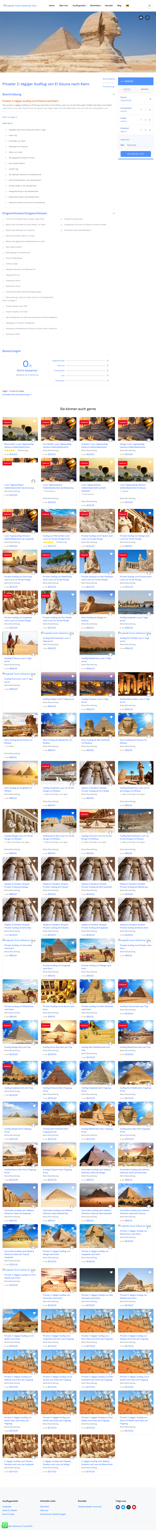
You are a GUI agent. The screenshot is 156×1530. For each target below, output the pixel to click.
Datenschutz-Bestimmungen (53, 1514)
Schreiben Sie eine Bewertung (16, 394)
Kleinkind (125, 128)
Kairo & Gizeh (8, 1514)
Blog (119, 5)
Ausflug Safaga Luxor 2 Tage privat (58, 699)
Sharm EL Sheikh (9, 1510)
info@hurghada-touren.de (89, 1506)
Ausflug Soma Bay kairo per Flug (57, 1047)
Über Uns (63, 5)
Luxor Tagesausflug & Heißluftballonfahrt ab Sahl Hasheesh (93, 488)
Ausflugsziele (79, 5)
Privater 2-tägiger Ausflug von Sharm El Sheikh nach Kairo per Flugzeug (134, 1420)
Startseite (44, 1506)
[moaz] (72, 736)
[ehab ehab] (33, 440)
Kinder (123, 118)
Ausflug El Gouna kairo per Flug (134, 1006)
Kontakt (109, 5)
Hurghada (6, 1506)
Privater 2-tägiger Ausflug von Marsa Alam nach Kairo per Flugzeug (18, 1420)
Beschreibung (11, 94)
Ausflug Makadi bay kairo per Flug (135, 1047)
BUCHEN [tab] (127, 89)
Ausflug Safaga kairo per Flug (17, 1047)
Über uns (44, 1510)
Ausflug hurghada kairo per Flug (18, 1088)
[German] (128, 5)
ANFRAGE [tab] (144, 89)
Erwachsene (126, 108)
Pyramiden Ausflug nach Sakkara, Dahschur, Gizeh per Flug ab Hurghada (19, 1254)
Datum (124, 97)
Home (52, 5)
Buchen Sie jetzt (135, 154)
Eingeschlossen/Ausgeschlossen (24, 213)
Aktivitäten (95, 5)
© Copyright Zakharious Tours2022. (17, 1526)
